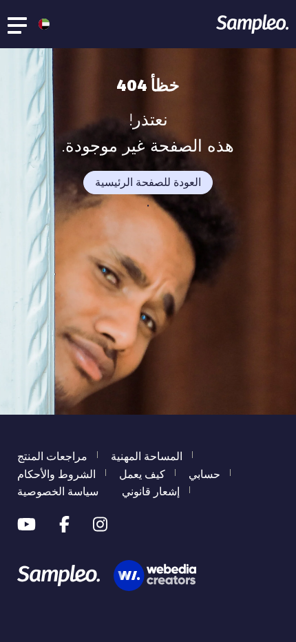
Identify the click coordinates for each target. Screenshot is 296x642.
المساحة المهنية (146, 456)
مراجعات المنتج (52, 456)
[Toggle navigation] (18, 24)
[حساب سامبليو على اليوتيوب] (26, 525)
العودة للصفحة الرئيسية (148, 182)
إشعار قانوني (151, 491)
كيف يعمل (142, 474)
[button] (41, 24)
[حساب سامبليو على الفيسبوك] (64, 525)
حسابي (204, 474)
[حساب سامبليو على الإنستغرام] (100, 525)
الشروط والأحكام (56, 474)
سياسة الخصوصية (57, 491)
